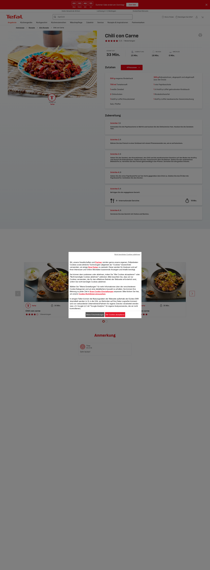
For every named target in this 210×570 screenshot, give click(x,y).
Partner (98, 262)
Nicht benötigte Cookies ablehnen (127, 254)
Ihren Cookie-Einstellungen (102, 291)
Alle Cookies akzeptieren (115, 314)
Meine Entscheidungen (95, 314)
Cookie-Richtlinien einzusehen (92, 294)
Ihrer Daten (93, 267)
